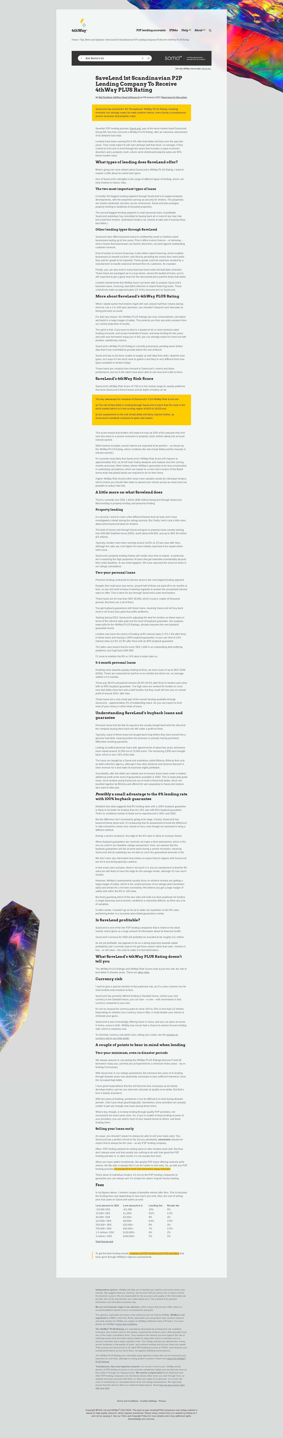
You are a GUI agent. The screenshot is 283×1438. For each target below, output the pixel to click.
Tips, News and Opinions (92, 40)
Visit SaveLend (104, 1241)
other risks (143, 972)
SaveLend (135, 128)
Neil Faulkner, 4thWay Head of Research (119, 97)
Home (75, 40)
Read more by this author (174, 97)
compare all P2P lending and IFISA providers (154, 1253)
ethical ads (206, 69)
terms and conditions (126, 1324)
